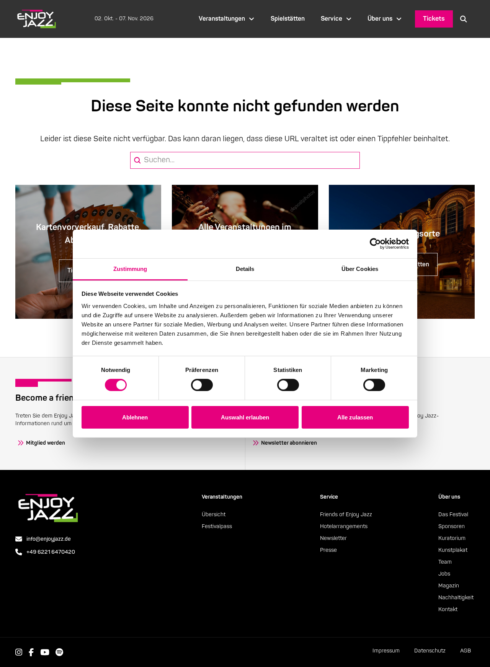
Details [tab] (245, 268)
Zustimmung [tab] (130, 268)
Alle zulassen (355, 417)
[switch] (202, 385)
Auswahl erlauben (245, 417)
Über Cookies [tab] (359, 268)
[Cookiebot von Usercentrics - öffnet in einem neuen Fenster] (375, 244)
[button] (464, 19)
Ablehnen (135, 417)
